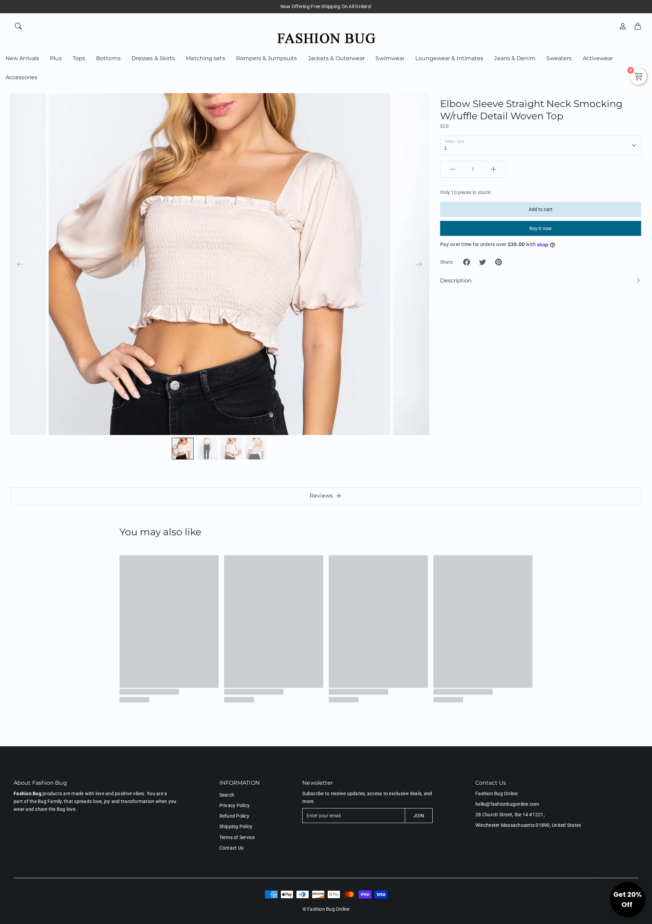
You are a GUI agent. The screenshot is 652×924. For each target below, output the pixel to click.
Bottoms (108, 58)
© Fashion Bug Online (326, 909)
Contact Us (231, 848)
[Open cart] (637, 26)
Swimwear (390, 58)
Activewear (598, 58)
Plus (55, 58)
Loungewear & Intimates (449, 58)
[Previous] (20, 264)
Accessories (21, 77)
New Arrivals (22, 58)
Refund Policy (234, 816)
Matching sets (205, 58)
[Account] (622, 26)
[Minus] (452, 169)
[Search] (18, 26)
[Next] (418, 264)
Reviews (321, 495)
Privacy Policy (234, 805)
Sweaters (559, 58)
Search (227, 795)
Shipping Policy (236, 826)
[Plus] (493, 169)
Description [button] (456, 280)
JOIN (418, 815)
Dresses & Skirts (153, 58)
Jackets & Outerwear (336, 58)
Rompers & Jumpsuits (266, 58)
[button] (466, 262)
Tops (79, 58)
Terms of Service (237, 837)
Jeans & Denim (514, 58)
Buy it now (540, 228)
